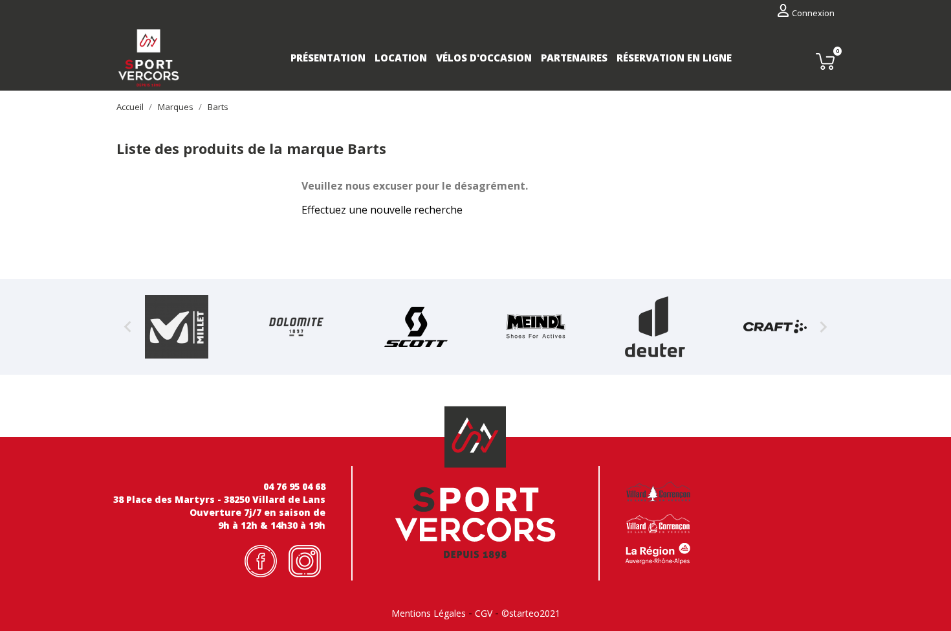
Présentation (328, 57)
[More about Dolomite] (296, 327)
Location (401, 57)
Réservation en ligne (674, 57)
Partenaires (574, 57)
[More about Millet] (176, 327)
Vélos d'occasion (484, 57)
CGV (483, 613)
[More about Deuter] (655, 327)
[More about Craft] (775, 327)
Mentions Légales (428, 613)
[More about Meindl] (535, 327)
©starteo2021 (530, 613)
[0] (825, 61)
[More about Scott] (416, 327)
